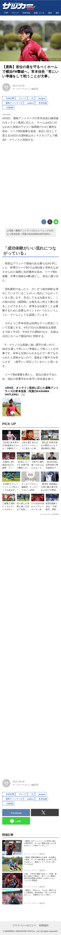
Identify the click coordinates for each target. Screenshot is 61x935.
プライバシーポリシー (24, 925)
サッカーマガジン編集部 (25, 88)
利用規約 (44, 925)
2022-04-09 (18, 85)
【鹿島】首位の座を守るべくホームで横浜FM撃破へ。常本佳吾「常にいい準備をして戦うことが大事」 (30, 71)
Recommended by (46, 514)
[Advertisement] (30, 181)
